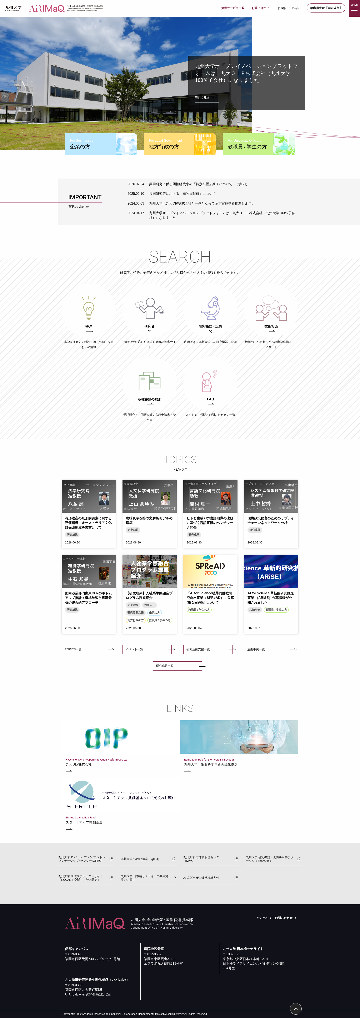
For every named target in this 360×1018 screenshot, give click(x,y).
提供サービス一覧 (233, 8)
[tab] (101, 144)
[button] (354, 8)
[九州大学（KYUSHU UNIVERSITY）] (13, 8)
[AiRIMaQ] (67, 8)
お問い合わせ (260, 8)
